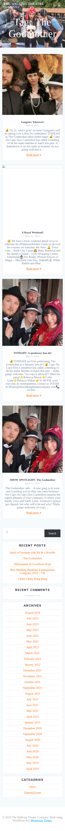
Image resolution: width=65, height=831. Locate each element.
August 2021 (32, 693)
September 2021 (32, 687)
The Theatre (23, 5)
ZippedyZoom (32, 792)
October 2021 (32, 682)
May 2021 (32, 710)
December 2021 (32, 670)
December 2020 (32, 728)
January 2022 (32, 664)
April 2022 (32, 647)
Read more (32, 154)
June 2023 (32, 624)
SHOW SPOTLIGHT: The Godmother (32, 479)
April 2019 (32, 768)
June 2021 (32, 705)
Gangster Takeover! (32, 122)
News (32, 786)
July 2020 (32, 745)
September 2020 (32, 734)
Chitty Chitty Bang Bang (32, 578)
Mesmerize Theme (41, 820)
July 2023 (32, 618)
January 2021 (32, 722)
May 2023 (32, 630)
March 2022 (32, 653)
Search (52, 533)
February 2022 (32, 658)
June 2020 (32, 751)
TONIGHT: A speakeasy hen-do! (32, 352)
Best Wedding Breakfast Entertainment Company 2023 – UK (32, 571)
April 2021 (32, 716)
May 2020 (32, 757)
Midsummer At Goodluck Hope (32, 564)
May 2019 (32, 763)
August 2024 (32, 612)
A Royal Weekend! (32, 232)
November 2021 (32, 676)
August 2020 (32, 739)
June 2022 (32, 635)
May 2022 (32, 641)
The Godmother (32, 558)
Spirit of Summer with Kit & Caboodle (32, 552)
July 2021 (32, 699)
